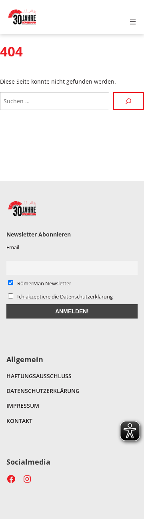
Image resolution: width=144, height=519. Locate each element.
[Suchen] (128, 101)
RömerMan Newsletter (43, 283)
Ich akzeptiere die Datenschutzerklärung (65, 296)
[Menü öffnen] (133, 21)
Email (12, 247)
